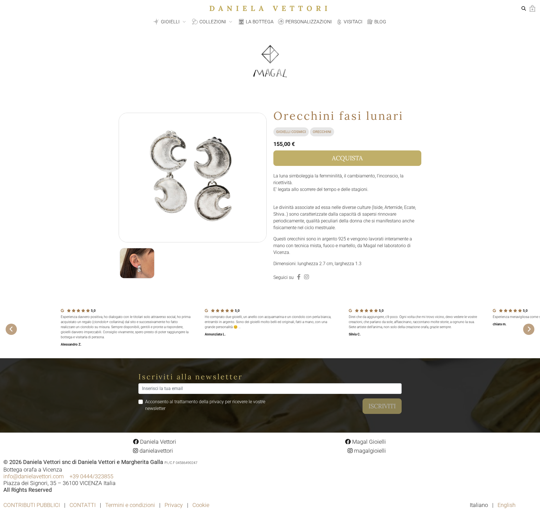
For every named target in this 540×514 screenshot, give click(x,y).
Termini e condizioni (130, 505)
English (507, 505)
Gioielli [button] (170, 21)
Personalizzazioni (308, 21)
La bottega (259, 21)
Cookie (200, 505)
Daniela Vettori (270, 8)
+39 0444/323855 (91, 476)
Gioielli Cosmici (291, 132)
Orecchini (322, 132)
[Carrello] (532, 8)
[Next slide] (528, 329)
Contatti (82, 505)
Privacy (174, 505)
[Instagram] (306, 277)
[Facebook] (299, 277)
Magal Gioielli (368, 441)
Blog (379, 21)
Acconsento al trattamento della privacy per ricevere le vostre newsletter (205, 405)
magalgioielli (369, 450)
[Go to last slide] (11, 329)
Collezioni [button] (212, 21)
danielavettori (155, 450)
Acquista (347, 158)
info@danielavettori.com (33, 476)
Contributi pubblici (31, 505)
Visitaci (353, 21)
